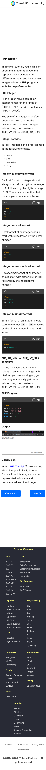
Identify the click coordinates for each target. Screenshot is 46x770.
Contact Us (23, 744)
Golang (30, 616)
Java (29, 620)
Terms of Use (23, 749)
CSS (29, 664)
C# (28, 606)
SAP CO (9, 565)
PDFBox (10, 620)
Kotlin (29, 627)
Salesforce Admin (28, 565)
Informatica (25, 576)
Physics (17, 712)
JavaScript (32, 668)
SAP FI (9, 561)
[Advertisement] (23, 32)
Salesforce (25, 561)
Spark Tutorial (13, 624)
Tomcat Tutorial (14, 627)
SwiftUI (9, 686)
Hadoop (10, 606)
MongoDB (10, 657)
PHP (29, 657)
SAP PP (9, 586)
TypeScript (32, 645)
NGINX (30, 672)
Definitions (19, 723)
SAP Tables (25, 586)
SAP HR (9, 569)
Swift (29, 641)
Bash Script (11, 696)
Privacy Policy (38, 744)
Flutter (9, 678)
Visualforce (25, 572)
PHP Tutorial (16, 466)
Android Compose (14, 675)
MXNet (10, 613)
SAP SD (9, 572)
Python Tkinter (13, 641)
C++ (29, 609)
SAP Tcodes (25, 590)
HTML (29, 661)
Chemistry (18, 715)
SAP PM (9, 590)
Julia (29, 624)
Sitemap (8, 744)
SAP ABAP (11, 579)
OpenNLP (11, 616)
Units (16, 719)
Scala (29, 638)
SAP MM (10, 583)
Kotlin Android (12, 682)
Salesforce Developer (30, 569)
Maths (17, 708)
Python (30, 631)
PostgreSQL (11, 664)
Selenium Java (33, 686)
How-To (17, 733)
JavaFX (10, 638)
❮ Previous (11, 493)
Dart (29, 613)
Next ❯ (37, 493)
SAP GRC (10, 594)
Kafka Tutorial (13, 609)
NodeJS (30, 675)
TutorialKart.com (27, 3)
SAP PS (9, 576)
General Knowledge (23, 730)
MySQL (9, 661)
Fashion (17, 726)
